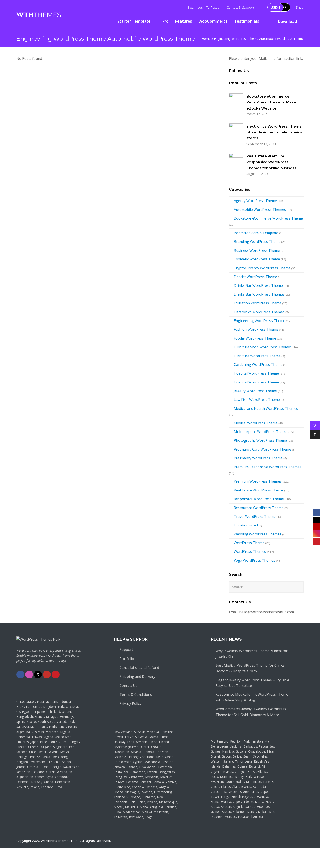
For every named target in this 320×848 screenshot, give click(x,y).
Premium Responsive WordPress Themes (267, 467)
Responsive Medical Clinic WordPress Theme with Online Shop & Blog (252, 697)
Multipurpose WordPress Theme (261, 431)
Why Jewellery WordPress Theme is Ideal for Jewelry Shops (252, 653)
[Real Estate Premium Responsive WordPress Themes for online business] (236, 160)
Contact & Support (240, 7)
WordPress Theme (249, 542)
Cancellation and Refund (139, 667)
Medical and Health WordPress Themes (266, 408)
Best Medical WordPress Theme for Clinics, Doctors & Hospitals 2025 (250, 668)
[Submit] (299, 587)
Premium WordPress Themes (258, 481)
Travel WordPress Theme (255, 516)
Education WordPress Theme (257, 303)
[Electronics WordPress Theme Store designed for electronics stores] (236, 130)
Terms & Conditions (136, 694)
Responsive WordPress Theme (259, 498)
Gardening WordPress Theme (258, 364)
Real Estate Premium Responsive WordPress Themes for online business (271, 162)
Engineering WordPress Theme (259, 320)
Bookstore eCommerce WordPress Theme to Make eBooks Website (271, 102)
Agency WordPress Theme (255, 200)
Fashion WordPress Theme (256, 329)
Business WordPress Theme (257, 250)
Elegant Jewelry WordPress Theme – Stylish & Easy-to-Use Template (253, 683)
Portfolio (127, 658)
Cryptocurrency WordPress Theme (262, 268)
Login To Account (210, 7)
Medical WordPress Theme (256, 423)
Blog (190, 7)
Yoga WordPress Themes (254, 560)
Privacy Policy (130, 703)
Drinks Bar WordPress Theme (258, 285)
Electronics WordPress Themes (259, 312)
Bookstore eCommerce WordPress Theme (268, 218)
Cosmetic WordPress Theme (257, 259)
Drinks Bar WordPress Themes (259, 294)
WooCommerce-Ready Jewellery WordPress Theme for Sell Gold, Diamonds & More (251, 711)
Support (126, 649)
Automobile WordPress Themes (260, 209)
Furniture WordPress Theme (257, 355)
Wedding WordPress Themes (257, 534)
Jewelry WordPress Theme (255, 390)
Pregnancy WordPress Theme (258, 458)
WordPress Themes (250, 551)
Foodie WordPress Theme (255, 338)
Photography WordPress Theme (260, 440)
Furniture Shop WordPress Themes (263, 347)
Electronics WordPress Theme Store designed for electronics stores (274, 132)
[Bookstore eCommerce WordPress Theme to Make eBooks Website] (236, 100)
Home (206, 39)
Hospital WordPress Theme (256, 373)
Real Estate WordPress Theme (258, 490)
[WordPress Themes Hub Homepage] (38, 639)
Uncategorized (246, 525)
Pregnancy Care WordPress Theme (262, 449)
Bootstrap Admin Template (256, 232)
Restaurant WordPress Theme (258, 507)
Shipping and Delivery (137, 676)
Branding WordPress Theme (257, 241)
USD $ (275, 7)
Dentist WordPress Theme (255, 276)
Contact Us (128, 685)
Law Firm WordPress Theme (257, 399)
